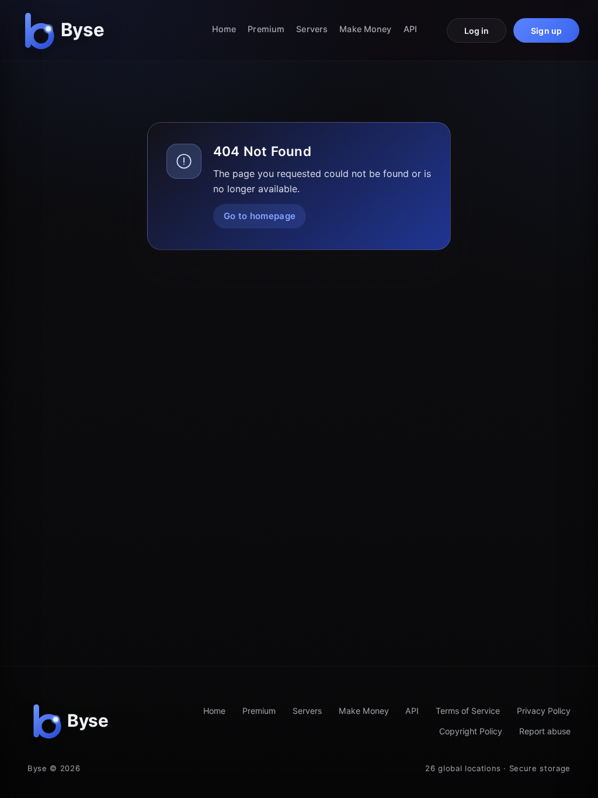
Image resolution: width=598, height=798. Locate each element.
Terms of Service (468, 711)
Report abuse (545, 731)
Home (224, 29)
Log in (476, 31)
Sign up (546, 31)
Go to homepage (259, 215)
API (410, 29)
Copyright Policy (470, 731)
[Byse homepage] (66, 30)
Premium (266, 29)
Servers (312, 29)
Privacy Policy (544, 711)
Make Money (365, 29)
